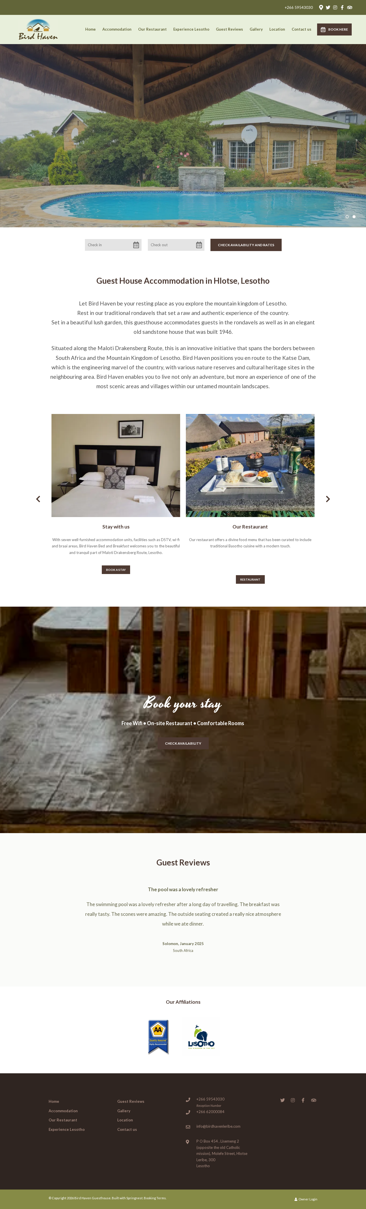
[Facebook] (342, 7)
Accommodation (117, 29)
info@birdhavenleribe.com (218, 1126)
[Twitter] (328, 7)
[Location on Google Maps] (321, 7)
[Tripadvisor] (349, 7)
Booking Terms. (155, 1198)
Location (277, 29)
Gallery (256, 29)
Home (90, 29)
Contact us (301, 29)
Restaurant (250, 579)
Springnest (134, 1198)
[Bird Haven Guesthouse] (38, 28)
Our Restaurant (152, 29)
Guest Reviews (229, 29)
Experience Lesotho (191, 29)
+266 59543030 (299, 7)
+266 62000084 (210, 1111)
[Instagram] (335, 7)
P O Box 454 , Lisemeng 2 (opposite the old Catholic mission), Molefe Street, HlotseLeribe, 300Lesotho (221, 1153)
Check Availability (183, 743)
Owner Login (307, 1199)
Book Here (338, 29)
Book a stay (116, 569)
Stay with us (116, 527)
